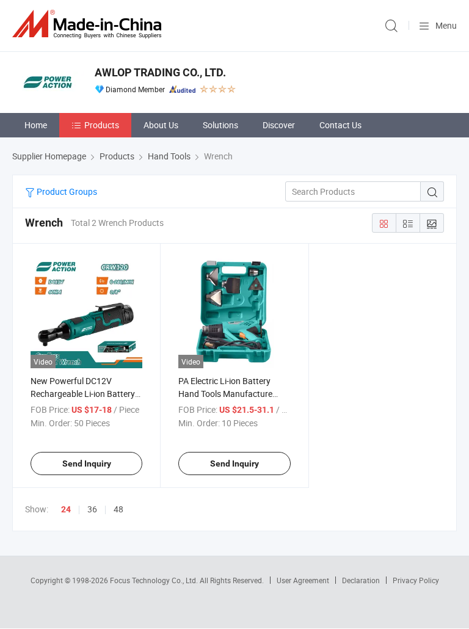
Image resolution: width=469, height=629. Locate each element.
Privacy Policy (416, 580)
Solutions (220, 125)
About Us (161, 125)
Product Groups (66, 191)
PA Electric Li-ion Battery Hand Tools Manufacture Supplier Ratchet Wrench (225, 393)
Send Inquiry (86, 463)
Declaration (361, 580)
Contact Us (340, 125)
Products (101, 125)
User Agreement (303, 580)
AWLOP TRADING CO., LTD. (160, 72)
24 (66, 509)
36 (92, 509)
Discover (279, 125)
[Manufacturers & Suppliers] (89, 24)
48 (118, 509)
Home (35, 125)
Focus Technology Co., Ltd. (155, 580)
